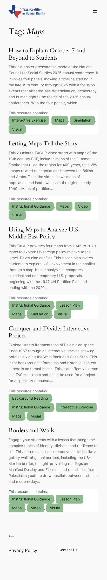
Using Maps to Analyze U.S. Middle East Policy (44, 233)
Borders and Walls (31, 430)
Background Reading (30, 398)
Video (83, 206)
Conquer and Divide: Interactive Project (49, 332)
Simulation (82, 120)
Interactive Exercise (29, 120)
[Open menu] (95, 11)
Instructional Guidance (31, 206)
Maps (59, 120)
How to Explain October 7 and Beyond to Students (47, 54)
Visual (17, 129)
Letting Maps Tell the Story (43, 143)
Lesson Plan (69, 305)
